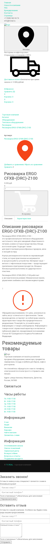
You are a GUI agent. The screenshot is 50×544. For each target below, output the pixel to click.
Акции (6, 425)
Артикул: (8, 135)
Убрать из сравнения (33, 164)
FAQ (5, 8)
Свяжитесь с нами (11, 435)
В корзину (26, 214)
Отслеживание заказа (13, 446)
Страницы (8, 16)
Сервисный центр (11, 451)
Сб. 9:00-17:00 (9, 409)
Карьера (7, 430)
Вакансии (8, 427)
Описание (8, 218)
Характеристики (24, 218)
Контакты (8, 13)
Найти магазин (10, 432)
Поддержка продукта (13, 459)
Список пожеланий (12, 448)
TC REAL (9, 465)
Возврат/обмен (11, 453)
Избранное (8, 89)
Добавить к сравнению (14, 164)
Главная (7, 3)
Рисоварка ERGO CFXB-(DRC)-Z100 (18, 139)
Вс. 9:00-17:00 (9, 412)
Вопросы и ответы (12, 456)
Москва (26, 49)
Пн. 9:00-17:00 (9, 399)
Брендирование (11, 10)
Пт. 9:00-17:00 (9, 406)
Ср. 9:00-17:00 (9, 404)
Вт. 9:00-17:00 (9, 401)
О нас (6, 422)
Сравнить (9, 92)
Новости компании (12, 5)
